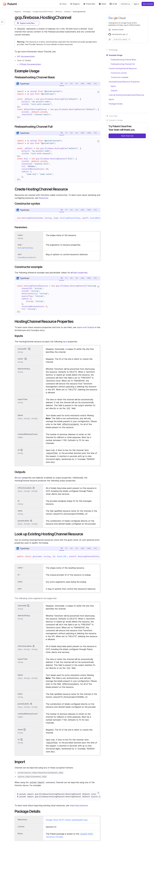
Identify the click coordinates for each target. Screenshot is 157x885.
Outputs (114, 90)
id (18, 501)
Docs (64, 4)
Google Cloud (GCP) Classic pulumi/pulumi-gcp (67, 820)
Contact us (125, 4)
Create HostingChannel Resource (123, 68)
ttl (19, 450)
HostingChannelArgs (70, 218)
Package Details (115, 104)
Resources (43, 198)
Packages (27, 12)
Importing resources (79, 805)
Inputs (113, 86)
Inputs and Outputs (85, 327)
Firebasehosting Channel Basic (123, 60)
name (20, 511)
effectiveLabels (25, 488)
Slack (104, 4)
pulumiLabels (23, 521)
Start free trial (127, 136)
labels (20, 415)
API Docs (58, 12)
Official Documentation (30, 64)
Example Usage (115, 55)
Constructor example (119, 77)
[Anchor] (73, 17)
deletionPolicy (24, 369)
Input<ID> (62, 556)
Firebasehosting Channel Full (123, 64)
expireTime (22, 399)
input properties (80, 272)
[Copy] (98, 92)
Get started (148, 4)
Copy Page (113, 116)
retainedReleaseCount (28, 434)
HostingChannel (79, 12)
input (65, 341)
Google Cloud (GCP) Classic (43, 12)
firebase (67, 12)
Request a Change (116, 120)
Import (111, 99)
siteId (20, 359)
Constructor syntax (119, 73)
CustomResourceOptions (27, 257)
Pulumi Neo (90, 4)
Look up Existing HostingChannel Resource (126, 95)
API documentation (26, 56)
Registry (76, 4)
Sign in (136, 4)
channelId (22, 349)
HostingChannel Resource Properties (124, 82)
